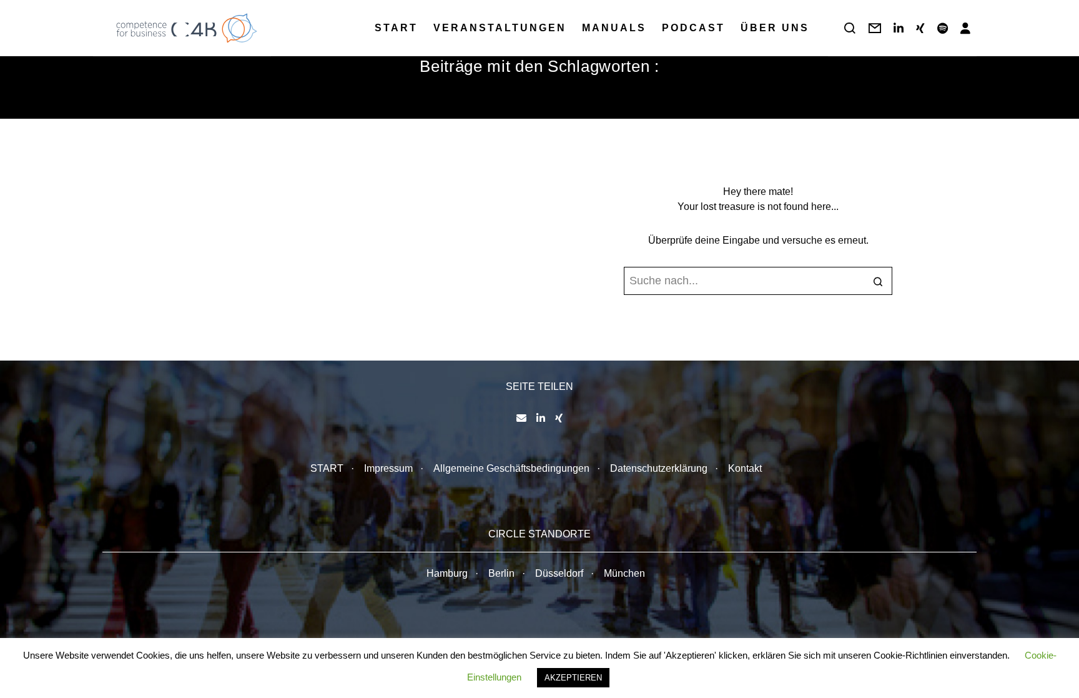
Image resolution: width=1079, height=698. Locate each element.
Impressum (388, 468)
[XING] (920, 28)
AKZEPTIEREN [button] (573, 677)
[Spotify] (942, 28)
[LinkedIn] (898, 28)
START (326, 468)
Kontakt (745, 468)
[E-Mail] (521, 418)
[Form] (874, 28)
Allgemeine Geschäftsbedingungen (511, 468)
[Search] (849, 28)
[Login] (965, 28)
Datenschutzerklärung (658, 468)
